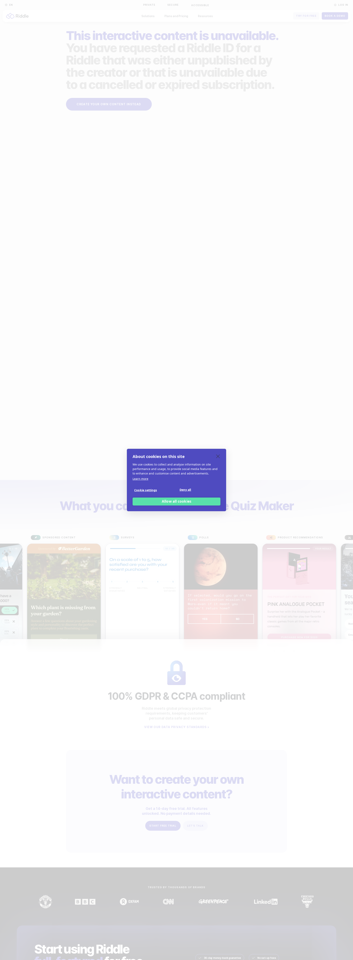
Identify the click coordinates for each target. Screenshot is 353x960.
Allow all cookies (176, 501)
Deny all (185, 490)
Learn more (140, 479)
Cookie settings (145, 490)
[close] (218, 456)
